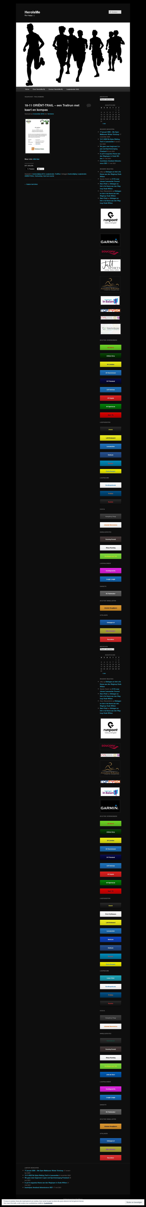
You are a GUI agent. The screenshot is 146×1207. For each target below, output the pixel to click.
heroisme (51, 114)
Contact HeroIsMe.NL (56, 89)
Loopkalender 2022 (72, 89)
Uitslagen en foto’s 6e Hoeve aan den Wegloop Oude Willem (110, 174)
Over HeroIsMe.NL (39, 89)
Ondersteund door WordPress (73, 1199)
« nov (104, 123)
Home (27, 89)
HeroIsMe (32, 11)
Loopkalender (50, 174)
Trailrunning (38, 176)
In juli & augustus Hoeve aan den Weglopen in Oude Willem (110, 156)
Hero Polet (103, 184)
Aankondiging (72, 174)
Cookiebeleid (48, 1203)
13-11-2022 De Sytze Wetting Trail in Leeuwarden (42, 1175)
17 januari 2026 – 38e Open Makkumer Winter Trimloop (44, 1170)
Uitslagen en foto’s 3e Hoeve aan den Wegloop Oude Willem (110, 200)
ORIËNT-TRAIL (29, 176)
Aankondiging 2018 (38, 174)
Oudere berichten (31, 184)
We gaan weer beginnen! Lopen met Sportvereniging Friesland (110, 148)
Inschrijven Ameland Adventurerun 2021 (39, 1187)
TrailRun (57, 174)
